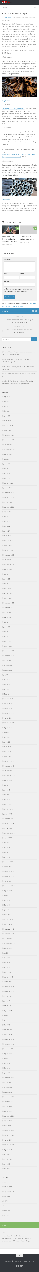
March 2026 (7, 421)
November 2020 (8, 713)
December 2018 (8, 819)
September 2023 (8, 565)
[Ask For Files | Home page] (8, 2)
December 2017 (8, 871)
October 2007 (7, 1140)
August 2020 (7, 728)
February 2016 (8, 977)
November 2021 (8, 656)
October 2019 (7, 771)
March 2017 (7, 915)
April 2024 (6, 531)
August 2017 (7, 891)
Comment (7, 259)
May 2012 (6, 1068)
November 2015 (8, 991)
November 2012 (8, 1044)
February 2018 (8, 862)
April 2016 (6, 967)
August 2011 (7, 1092)
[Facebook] (33, 311)
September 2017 (8, 886)
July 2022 (6, 622)
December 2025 (8, 435)
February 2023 (8, 593)
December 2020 (8, 708)
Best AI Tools (7, 1187)
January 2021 (7, 704)
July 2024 (6, 517)
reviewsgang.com (7, 1241)
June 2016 (6, 958)
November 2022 (8, 608)
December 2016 (8, 929)
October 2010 (7, 1106)
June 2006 (6, 1164)
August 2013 (7, 1010)
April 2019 (6, 799)
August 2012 (7, 1054)
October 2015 (7, 996)
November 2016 (8, 934)
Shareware (6, 1211)
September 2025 (8, 449)
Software (6, 1215)
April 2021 (6, 689)
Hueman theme (29, 1261)
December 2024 (8, 493)
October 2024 (7, 502)
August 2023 (7, 569)
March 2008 (7, 1126)
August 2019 (7, 780)
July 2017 (6, 895)
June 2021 (6, 680)
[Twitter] (36, 311)
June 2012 (6, 1063)
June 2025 (6, 464)
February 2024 (8, 541)
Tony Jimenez (7, 17)
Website (6, 281)
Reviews (5, 8)
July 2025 (6, 459)
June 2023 (6, 579)
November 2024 (8, 497)
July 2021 (6, 675)
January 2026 (7, 430)
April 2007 (6, 1154)
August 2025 (7, 454)
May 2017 (6, 905)
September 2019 (8, 776)
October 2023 (7, 560)
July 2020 (6, 732)
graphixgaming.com (8, 1238)
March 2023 (7, 589)
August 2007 (7, 1150)
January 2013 (7, 1034)
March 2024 (7, 536)
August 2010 (7, 1111)
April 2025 (6, 473)
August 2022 (7, 617)
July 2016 (6, 953)
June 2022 (6, 627)
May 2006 (6, 1169)
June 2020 (6, 737)
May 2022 (6, 632)
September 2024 (8, 507)
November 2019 (8, 766)
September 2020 (8, 723)
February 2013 (8, 1030)
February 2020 (8, 752)
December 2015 (8, 987)
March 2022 (7, 641)
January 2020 (7, 756)
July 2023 (6, 574)
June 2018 (6, 847)
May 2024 (6, 526)
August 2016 (7, 948)
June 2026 (6, 406)
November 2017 (8, 876)
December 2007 (8, 1130)
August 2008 (7, 1121)
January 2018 (7, 867)
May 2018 (6, 852)
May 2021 (6, 684)
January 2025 (7, 488)
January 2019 (7, 814)
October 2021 (7, 660)
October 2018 (7, 828)
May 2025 (6, 469)
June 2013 (6, 1020)
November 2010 (8, 1102)
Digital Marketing (8, 1191)
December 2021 (8, 651)
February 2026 (8, 425)
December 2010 (8, 1097)
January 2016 (7, 982)
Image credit (6, 101)
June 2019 (6, 790)
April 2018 (6, 857)
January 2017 (7, 924)
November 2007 (8, 1135)
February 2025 (8, 483)
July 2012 (6, 1058)
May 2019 (6, 795)
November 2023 (8, 555)
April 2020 (6, 742)
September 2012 (8, 1049)
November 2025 (8, 440)
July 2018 (6, 843)
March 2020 (7, 747)
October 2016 (7, 939)
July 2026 (6, 401)
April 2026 (6, 416)
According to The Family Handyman (13, 109)
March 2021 (7, 694)
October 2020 (7, 718)
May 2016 (6, 963)
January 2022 (7, 646)
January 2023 (7, 598)
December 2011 (8, 1078)
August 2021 (7, 670)
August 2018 (7, 838)
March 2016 (7, 972)
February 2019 (8, 809)
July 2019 (6, 785)
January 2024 (7, 545)
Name (6, 274)
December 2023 (8, 550)
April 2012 (6, 1073)
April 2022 (6, 636)
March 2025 (7, 478)
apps (5, 1182)
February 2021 (8, 699)
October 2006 (7, 1159)
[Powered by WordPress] (12, 1261)
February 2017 (8, 919)
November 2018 (8, 823)
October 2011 (7, 1082)
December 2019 (8, 761)
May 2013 (6, 1025)
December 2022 (8, 603)
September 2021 (8, 665)
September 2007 (8, 1145)
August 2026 (7, 397)
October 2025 (7, 445)
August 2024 (7, 512)
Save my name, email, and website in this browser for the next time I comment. (18, 290)
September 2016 (8, 943)
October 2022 (7, 612)
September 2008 (8, 1116)
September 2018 (8, 833)
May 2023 (6, 584)
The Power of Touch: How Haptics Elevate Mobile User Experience (9, 239)
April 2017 (6, 910)
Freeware (6, 1196)
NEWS (5, 1201)
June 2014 (6, 1001)
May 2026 (6, 411)
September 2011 (8, 1087)
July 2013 (6, 1015)
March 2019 (7, 804)
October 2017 (7, 881)
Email (22, 274)
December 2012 (8, 1039)
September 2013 (8, 1006)
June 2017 (6, 900)
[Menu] (36, 2)
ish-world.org (6, 1236)
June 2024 (6, 521)
